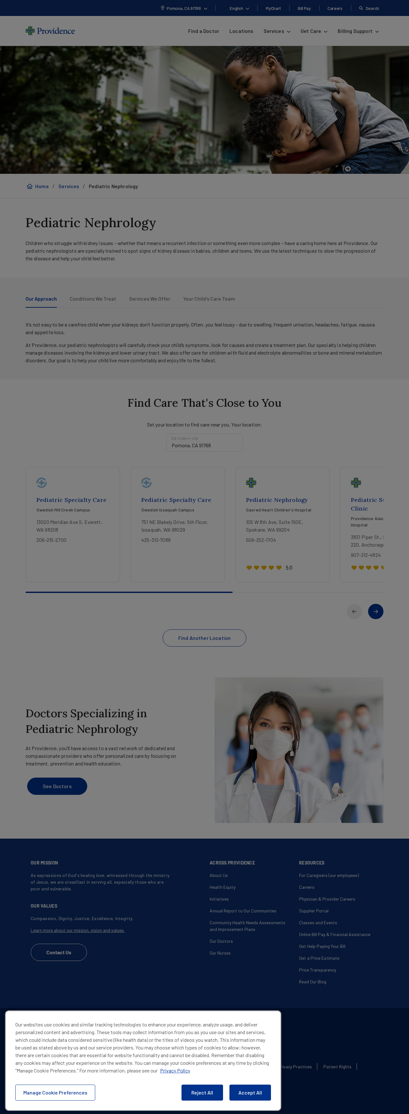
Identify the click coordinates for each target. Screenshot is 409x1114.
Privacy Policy (175, 1070)
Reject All (202, 1092)
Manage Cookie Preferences (55, 1092)
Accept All (250, 1092)
